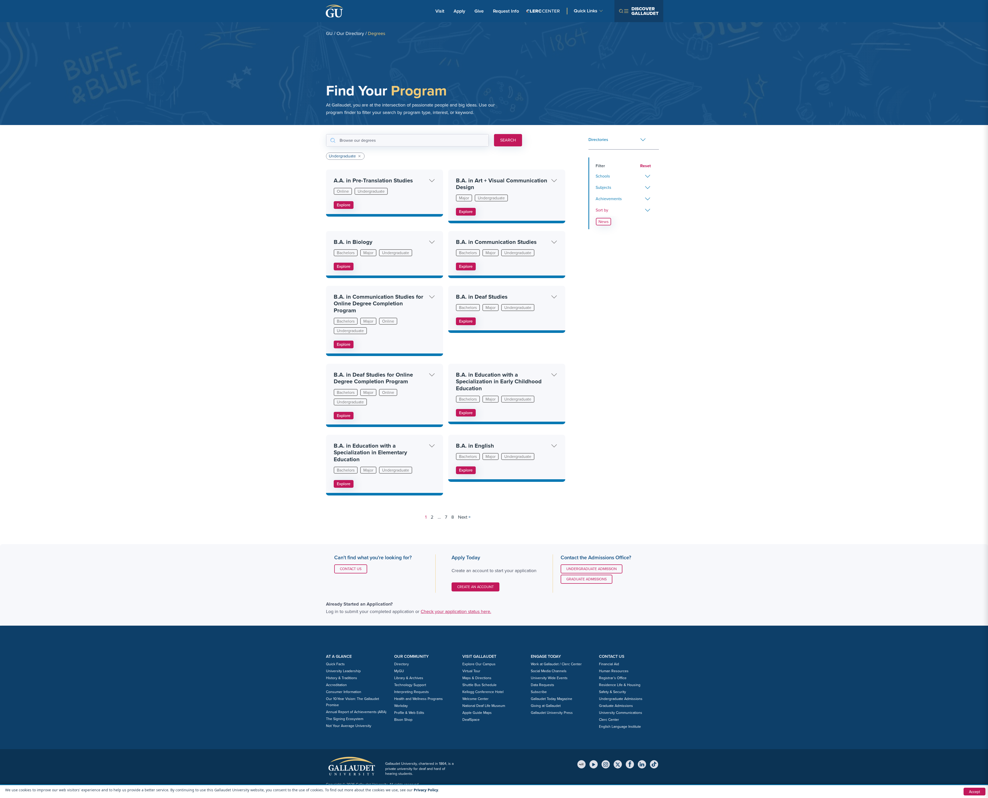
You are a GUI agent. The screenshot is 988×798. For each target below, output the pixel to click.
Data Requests (542, 685)
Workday (401, 705)
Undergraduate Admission (591, 569)
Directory (401, 664)
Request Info (506, 11)
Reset (645, 166)
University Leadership (343, 671)
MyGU (399, 671)
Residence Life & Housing (619, 685)
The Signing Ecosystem (344, 719)
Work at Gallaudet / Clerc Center (556, 664)
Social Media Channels (549, 671)
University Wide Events (549, 678)
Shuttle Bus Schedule (479, 685)
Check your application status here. (456, 611)
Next (462, 517)
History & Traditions (341, 678)
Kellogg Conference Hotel (483, 692)
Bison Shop (403, 719)
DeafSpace (471, 719)
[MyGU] (581, 764)
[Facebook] (630, 764)
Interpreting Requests (411, 692)
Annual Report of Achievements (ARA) (356, 712)
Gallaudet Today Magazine (551, 699)
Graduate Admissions (586, 579)
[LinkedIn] (642, 764)
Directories (598, 140)
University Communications (620, 712)
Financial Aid (609, 664)
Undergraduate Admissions (620, 699)
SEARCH (508, 140)
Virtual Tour (471, 671)
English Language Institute (620, 726)
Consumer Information (343, 692)
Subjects (603, 187)
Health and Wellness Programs (418, 699)
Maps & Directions (476, 678)
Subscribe (539, 692)
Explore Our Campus (479, 664)
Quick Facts (335, 664)
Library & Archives (408, 678)
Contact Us (353, 569)
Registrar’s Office (613, 678)
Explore (343, 205)
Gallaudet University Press (552, 712)
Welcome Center (475, 699)
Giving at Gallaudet (546, 705)
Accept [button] (974, 791)
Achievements (609, 199)
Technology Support (410, 685)
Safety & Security (612, 692)
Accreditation (336, 685)
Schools (603, 176)
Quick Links (585, 11)
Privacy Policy (426, 789)
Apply (460, 10)
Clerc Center (609, 719)
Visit (439, 11)
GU (329, 33)
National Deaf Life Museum (483, 705)
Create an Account (475, 587)
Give (479, 11)
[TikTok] (654, 764)
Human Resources (614, 671)
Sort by (602, 210)
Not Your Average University (348, 726)
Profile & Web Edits (409, 712)
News (603, 222)
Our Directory (350, 33)
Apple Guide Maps (477, 712)
